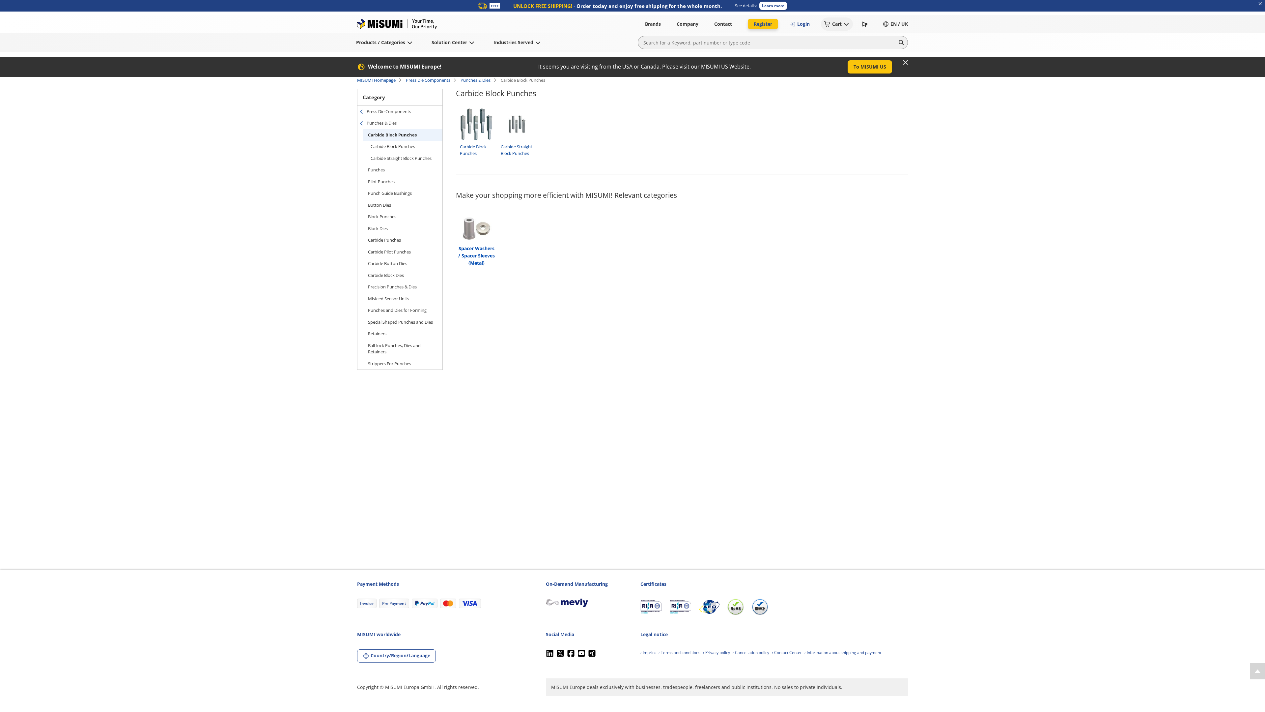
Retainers (377, 334)
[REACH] (760, 607)
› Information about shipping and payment (842, 652)
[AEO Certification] (709, 607)
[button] (773, 6)
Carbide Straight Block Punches (401, 158)
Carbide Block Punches (392, 135)
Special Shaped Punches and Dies (400, 322)
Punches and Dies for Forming (397, 310)
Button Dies (379, 205)
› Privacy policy (716, 652)
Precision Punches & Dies (392, 287)
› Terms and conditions (679, 652)
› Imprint (648, 652)
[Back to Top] (1257, 671)
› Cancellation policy (751, 652)
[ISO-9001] (651, 607)
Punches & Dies (476, 80)
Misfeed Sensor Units (388, 299)
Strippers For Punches (389, 364)
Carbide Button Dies (387, 263)
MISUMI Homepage (376, 80)
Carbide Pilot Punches (389, 252)
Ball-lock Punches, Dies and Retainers (394, 348)
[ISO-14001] (680, 607)
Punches (376, 170)
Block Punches (382, 217)
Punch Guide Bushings (390, 193)
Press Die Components (428, 80)
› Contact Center (787, 652)
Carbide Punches (384, 240)
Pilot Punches (381, 182)
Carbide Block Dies (386, 275)
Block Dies (378, 228)
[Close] (905, 62)
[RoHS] (735, 607)
